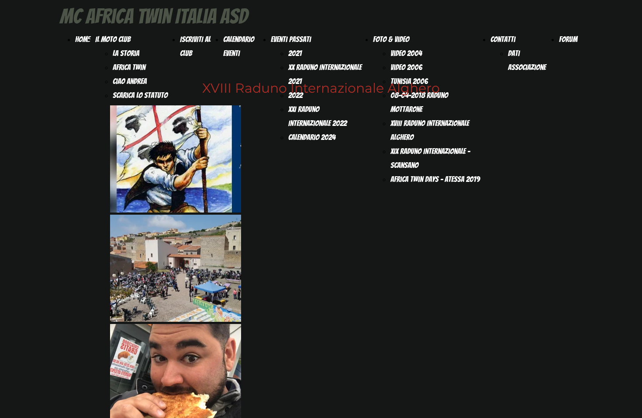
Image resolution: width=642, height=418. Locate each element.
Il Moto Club (113, 39)
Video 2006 (406, 67)
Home (82, 39)
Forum (568, 39)
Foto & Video (391, 39)
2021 (295, 53)
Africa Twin (129, 67)
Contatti (502, 39)
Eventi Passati (291, 39)
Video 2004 (406, 53)
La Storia (126, 53)
